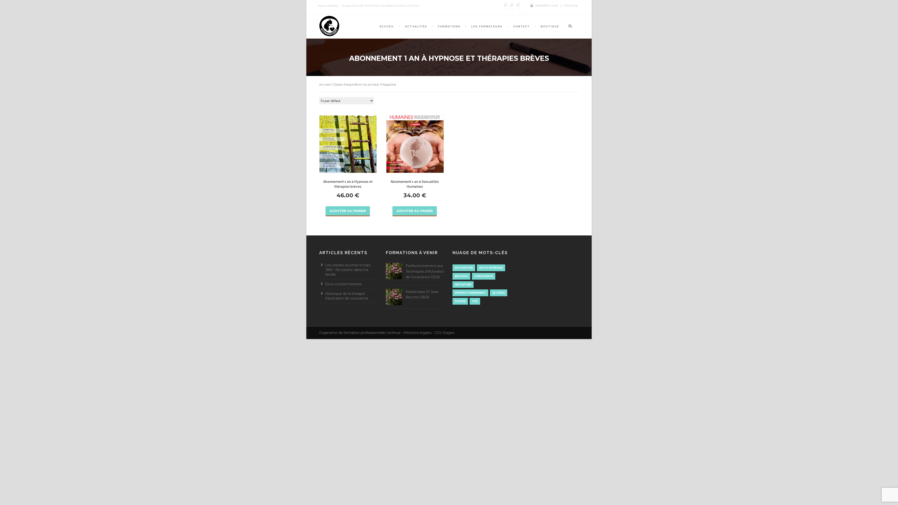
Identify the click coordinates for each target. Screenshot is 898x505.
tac (475, 301)
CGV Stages (444, 333)
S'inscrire (571, 5)
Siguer (460, 301)
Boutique (550, 26)
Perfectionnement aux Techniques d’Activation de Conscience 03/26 (425, 271)
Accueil (387, 26)
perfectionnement (470, 292)
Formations (449, 26)
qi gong (498, 292)
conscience (483, 276)
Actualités (416, 26)
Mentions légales (417, 333)
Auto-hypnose (491, 267)
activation (464, 267)
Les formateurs (486, 26)
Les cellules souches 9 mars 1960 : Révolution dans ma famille (347, 270)
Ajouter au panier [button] (348, 211)
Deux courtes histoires (343, 284)
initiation (463, 284)
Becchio (461, 276)
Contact (521, 26)
